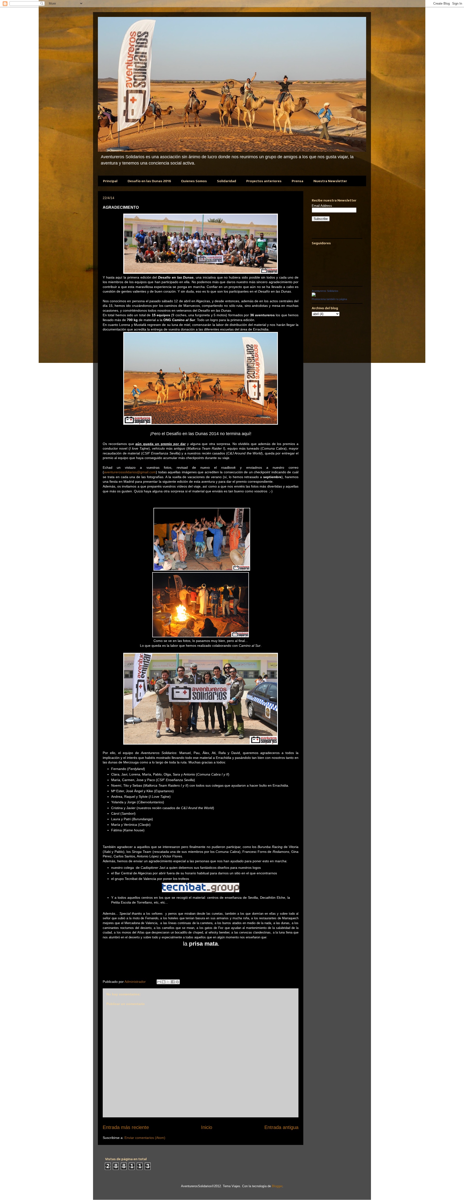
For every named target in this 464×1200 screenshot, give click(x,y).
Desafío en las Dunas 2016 (149, 181)
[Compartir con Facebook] (172, 981)
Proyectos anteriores (264, 181)
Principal (110, 181)
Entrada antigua (281, 1127)
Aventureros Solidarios (325, 290)
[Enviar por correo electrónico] (159, 981)
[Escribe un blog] (163, 981)
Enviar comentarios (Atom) (144, 1138)
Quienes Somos (194, 181)
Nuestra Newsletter (330, 181)
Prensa (297, 181)
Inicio (206, 1127)
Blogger (277, 1186)
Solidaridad (226, 181)
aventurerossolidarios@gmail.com (130, 472)
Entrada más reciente (126, 1127)
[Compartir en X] (168, 981)
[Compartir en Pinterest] (177, 981)
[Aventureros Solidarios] (314, 295)
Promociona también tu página (329, 299)
